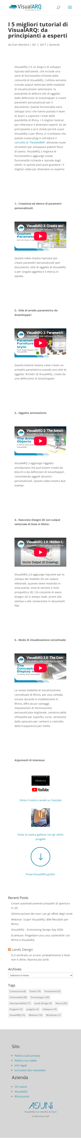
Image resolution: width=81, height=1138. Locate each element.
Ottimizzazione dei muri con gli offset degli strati (42, 913)
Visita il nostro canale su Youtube (41, 800)
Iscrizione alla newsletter (30, 1070)
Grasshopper (40, 997)
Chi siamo (21, 1086)
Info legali (21, 1065)
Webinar (35, 1015)
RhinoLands (22, 1096)
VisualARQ (17, 1015)
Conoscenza (18, 991)
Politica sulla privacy (27, 1055)
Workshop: (53, 1015)
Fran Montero (20, 44)
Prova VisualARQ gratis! (40, 874)
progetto (32, 1009)
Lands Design (22, 949)
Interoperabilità (20, 1003)
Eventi (35, 991)
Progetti (16, 1009)
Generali (54, 44)
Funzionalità (18, 997)
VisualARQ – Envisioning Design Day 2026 (37, 929)
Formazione (52, 991)
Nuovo (61, 1003)
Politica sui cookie (26, 1060)
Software (50, 1009)
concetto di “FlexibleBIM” (30, 142)
